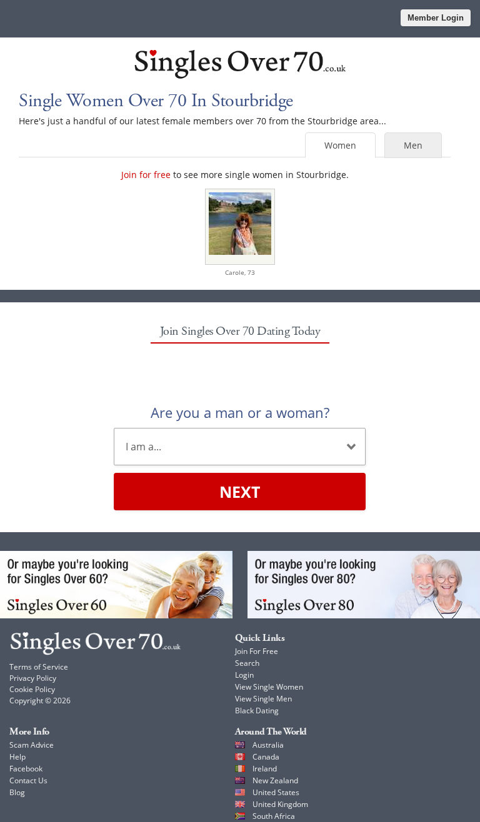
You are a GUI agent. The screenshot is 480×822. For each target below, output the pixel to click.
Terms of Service (38, 666)
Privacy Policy (32, 678)
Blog (17, 792)
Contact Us (28, 780)
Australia (268, 745)
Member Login (436, 17)
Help (17, 756)
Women (340, 145)
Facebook (25, 768)
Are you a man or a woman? (240, 412)
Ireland (264, 768)
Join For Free (256, 651)
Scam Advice (31, 745)
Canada (265, 756)
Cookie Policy (32, 689)
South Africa (273, 816)
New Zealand (275, 780)
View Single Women (269, 686)
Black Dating (257, 710)
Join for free (146, 175)
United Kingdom (280, 804)
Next (239, 491)
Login (244, 675)
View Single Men (263, 698)
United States (275, 792)
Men (413, 145)
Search (247, 663)
